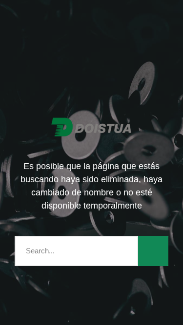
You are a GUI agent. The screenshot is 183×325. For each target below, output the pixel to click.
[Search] (153, 251)
